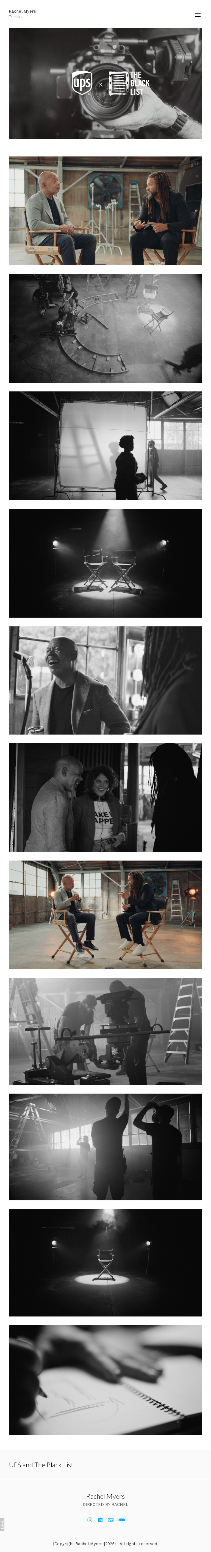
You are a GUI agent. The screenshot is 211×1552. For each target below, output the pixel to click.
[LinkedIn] (100, 1519)
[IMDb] (121, 1519)
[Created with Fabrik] (2, 1524)
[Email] (110, 1519)
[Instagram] (89, 1519)
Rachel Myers (105, 1496)
